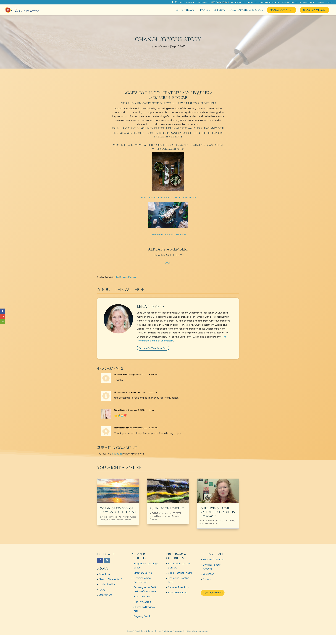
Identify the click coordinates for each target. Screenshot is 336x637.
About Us (104, 574)
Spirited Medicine (177, 592)
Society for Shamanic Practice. (176, 631)
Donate (321, 2)
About (189, 2)
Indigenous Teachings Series (244, 2)
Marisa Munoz (120, 392)
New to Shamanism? (220, 2)
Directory (219, 10)
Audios (116, 277)
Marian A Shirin (121, 375)
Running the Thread (167, 508)
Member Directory (178, 587)
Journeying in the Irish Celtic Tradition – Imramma (217, 512)
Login (168, 262)
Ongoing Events (142, 616)
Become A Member (314, 10)
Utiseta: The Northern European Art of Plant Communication (168, 198)
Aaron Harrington (109, 517)
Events (204, 10)
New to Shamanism (208, 524)
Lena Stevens (162, 46)
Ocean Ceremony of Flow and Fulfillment (118, 510)
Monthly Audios (142, 602)
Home (181, 2)
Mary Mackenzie (122, 428)
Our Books (201, 2)
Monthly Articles (142, 596)
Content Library (184, 10)
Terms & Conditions (136, 631)
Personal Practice (128, 277)
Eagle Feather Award (269, 2)
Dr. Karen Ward (208, 521)
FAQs (102, 589)
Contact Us (105, 595)
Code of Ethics (107, 584)
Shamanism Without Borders (245, 10)
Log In (329, 2)
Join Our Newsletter (291, 2)
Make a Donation (281, 10)
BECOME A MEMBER (125, 133)
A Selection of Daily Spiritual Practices (168, 234)
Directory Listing (142, 572)
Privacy (149, 631)
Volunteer (208, 574)
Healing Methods (107, 520)
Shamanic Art (309, 2)
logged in (117, 453)
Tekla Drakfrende (160, 513)
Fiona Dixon (119, 410)
